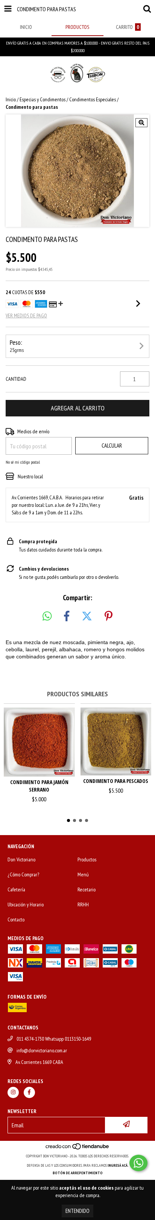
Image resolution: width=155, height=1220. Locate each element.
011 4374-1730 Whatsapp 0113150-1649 (54, 1038)
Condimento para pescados (115, 780)
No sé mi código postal (23, 462)
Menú (83, 874)
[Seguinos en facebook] (29, 1092)
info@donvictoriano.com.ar (42, 1050)
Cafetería (16, 889)
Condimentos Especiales (92, 99)
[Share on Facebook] (66, 616)
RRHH (83, 904)
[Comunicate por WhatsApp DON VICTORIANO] (138, 1163)
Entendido (77, 1210)
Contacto (16, 919)
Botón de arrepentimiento (78, 1172)
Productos (87, 859)
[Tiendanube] (78, 1148)
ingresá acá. (118, 1165)
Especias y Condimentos (42, 99)
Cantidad (16, 379)
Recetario (87, 889)
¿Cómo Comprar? (23, 874)
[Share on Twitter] (87, 616)
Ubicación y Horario (26, 904)
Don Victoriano (21, 859)
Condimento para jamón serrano (39, 785)
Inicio (11, 99)
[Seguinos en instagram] (13, 1092)
